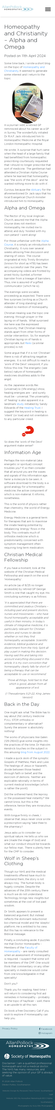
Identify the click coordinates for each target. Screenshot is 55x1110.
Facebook (46, 1029)
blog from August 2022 (35, 752)
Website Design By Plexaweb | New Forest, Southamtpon (27, 1091)
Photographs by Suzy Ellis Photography (35, 1106)
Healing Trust (32, 408)
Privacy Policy (9, 1029)
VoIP (51, 1094)
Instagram (46, 1033)
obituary (36, 190)
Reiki (28, 343)
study (20, 404)
